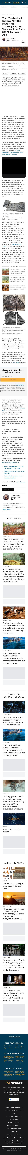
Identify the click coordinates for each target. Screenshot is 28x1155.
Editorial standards (14, 1135)
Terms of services (19, 384)
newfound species (8, 489)
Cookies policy (14, 1122)
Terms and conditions (14, 1116)
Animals (4, 14)
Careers (14, 1132)
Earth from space (20, 1045)
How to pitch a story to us (14, 1138)
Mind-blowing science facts (19, 1075)
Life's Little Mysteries (8, 1045)
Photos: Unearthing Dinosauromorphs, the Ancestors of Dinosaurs (12, 152)
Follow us (14, 73)
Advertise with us (14, 1125)
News (23, 42)
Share (6, 73)
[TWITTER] (12, 499)
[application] (14, 165)
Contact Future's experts (14, 1110)
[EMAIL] (15, 499)
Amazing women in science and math (19, 1057)
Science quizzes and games (8, 1072)
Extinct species (12, 14)
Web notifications (14, 1128)
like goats (16, 362)
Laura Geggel (11, 39)
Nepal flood (13, 7)
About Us (14, 1113)
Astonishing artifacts (19, 1047)
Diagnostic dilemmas (8, 1047)
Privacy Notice (20, 385)
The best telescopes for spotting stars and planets (8, 1075)
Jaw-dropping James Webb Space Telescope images (8, 1057)
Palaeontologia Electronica (10, 463)
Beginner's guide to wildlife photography (19, 1072)
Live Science (21, 482)
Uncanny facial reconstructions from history (19, 1061)
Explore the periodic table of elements (8, 1061)
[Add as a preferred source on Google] (14, 1099)
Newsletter (22, 73)
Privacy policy (14, 1119)
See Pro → (16, 2)
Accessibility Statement (14, 1107)
